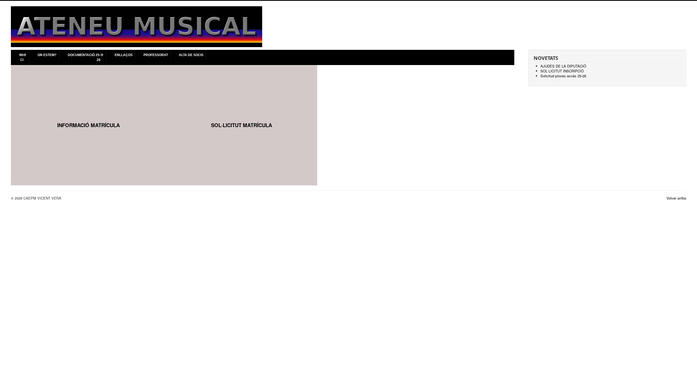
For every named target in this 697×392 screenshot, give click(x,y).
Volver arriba (676, 198)
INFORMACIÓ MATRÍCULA (88, 125)
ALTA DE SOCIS (191, 55)
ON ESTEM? (47, 55)
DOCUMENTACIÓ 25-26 (84, 57)
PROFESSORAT (155, 55)
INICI (21, 57)
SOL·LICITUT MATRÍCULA (241, 125)
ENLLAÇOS (124, 55)
